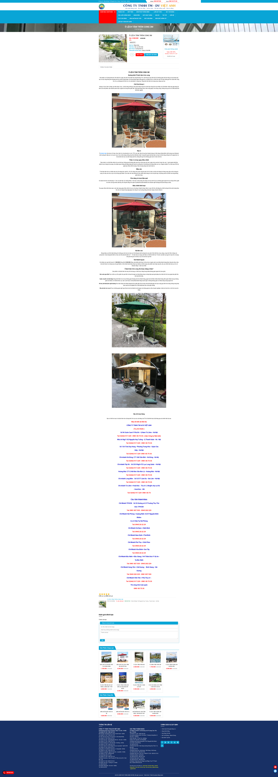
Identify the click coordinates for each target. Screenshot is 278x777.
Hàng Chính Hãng (166, 731)
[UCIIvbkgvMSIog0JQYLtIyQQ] (165, 742)
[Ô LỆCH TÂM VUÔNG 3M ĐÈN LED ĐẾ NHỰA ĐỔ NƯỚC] (122, 677)
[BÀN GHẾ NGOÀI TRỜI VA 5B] (106, 704)
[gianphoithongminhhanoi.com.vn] (162, 742)
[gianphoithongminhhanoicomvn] (174, 742)
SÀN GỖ (157, 15)
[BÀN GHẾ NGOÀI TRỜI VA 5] (123, 704)
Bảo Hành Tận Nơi (166, 737)
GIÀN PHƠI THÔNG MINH (143, 12)
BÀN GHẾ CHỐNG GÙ (160, 18)
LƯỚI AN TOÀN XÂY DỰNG (125, 21)
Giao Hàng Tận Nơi (166, 733)
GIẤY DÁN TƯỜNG (147, 15)
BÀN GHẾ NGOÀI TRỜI (135, 18)
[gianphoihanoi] (177, 742)
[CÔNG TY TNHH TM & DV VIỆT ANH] (102, 6)
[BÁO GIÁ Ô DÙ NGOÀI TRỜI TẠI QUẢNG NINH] (106, 657)
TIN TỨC (164, 15)
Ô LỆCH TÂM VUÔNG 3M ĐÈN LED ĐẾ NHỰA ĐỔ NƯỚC (123, 686)
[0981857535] (275, 771)
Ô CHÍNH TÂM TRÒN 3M (155, 664)
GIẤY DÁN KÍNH (148, 18)
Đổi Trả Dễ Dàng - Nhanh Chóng (169, 735)
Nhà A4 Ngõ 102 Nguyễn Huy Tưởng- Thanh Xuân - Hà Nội (117, 1)
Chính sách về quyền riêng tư (169, 729)
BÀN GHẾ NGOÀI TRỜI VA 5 (122, 711)
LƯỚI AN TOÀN (158, 12)
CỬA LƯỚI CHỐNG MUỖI (124, 15)
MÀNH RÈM (137, 15)
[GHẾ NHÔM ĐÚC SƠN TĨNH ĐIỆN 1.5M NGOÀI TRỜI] (139, 704)
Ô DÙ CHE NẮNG (122, 18)
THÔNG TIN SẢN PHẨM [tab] (106, 67)
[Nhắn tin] (275, 767)
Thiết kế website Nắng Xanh (156, 775)
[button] (126, 35)
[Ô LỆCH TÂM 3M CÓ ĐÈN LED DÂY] (139, 677)
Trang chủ (121, 12)
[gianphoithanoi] (168, 742)
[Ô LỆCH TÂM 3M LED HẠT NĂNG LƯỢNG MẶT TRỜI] (106, 677)
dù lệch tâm (103, 153)
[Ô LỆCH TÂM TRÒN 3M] (139, 657)
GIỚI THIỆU (130, 12)
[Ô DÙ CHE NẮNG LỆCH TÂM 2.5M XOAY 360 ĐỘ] (155, 677)
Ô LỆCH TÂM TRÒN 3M (139, 664)
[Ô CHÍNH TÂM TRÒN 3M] (155, 657)
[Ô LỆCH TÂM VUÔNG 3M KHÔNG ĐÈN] (171, 657)
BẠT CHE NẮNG (170, 12)
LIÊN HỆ (172, 15)
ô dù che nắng (138, 29)
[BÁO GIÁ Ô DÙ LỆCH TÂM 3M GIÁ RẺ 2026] (122, 657)
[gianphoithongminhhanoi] (162, 745)
